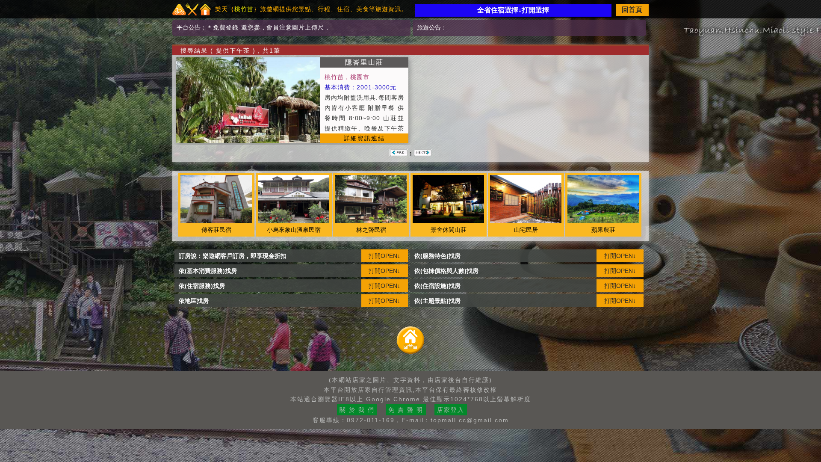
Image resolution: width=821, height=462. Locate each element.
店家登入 (450, 409)
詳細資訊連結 (364, 138)
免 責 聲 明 (405, 409)
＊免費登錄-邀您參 (233, 27)
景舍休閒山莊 (449, 229)
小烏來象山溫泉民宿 (294, 229)
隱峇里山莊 (364, 62)
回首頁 (632, 9)
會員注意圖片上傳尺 (295, 27)
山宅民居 (526, 229)
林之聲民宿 (371, 229)
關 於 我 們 (357, 409)
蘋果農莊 (603, 229)
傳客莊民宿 (216, 229)
